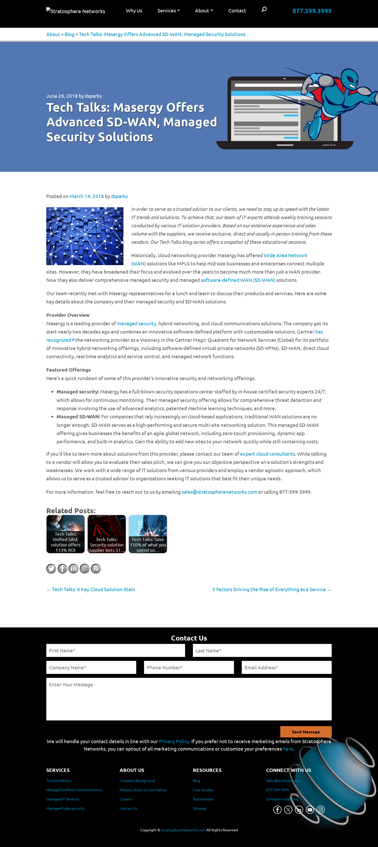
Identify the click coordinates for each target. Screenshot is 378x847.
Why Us (134, 10)
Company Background (137, 780)
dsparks (93, 96)
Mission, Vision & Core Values (143, 789)
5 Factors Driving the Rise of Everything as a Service (272, 589)
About (53, 34)
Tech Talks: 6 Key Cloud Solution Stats (90, 589)
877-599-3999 (277, 789)
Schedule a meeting (282, 799)
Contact (237, 10)
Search (264, 9)
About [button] (202, 10)
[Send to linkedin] (73, 569)
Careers (126, 799)
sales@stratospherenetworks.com (219, 492)
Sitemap (199, 808)
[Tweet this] (51, 569)
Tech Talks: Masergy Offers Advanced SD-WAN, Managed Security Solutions (162, 34)
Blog (70, 34)
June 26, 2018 (62, 96)
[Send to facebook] (62, 569)
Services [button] (167, 10)
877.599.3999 (312, 11)
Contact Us (129, 808)
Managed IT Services (62, 799)
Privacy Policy (174, 741)
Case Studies (203, 789)
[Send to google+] (84, 569)
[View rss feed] (96, 569)
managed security (136, 323)
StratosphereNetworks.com (183, 829)
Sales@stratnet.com (282, 780)
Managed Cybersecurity (65, 808)
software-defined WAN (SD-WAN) (238, 280)
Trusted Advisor (58, 780)
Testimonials (203, 799)
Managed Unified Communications (74, 789)
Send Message (306, 731)
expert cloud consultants (267, 453)
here (288, 748)
